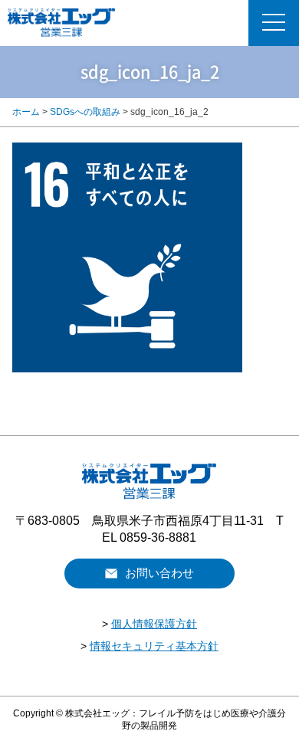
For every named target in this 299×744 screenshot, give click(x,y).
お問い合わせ (159, 573)
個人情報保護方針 (154, 624)
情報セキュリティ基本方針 (154, 646)
